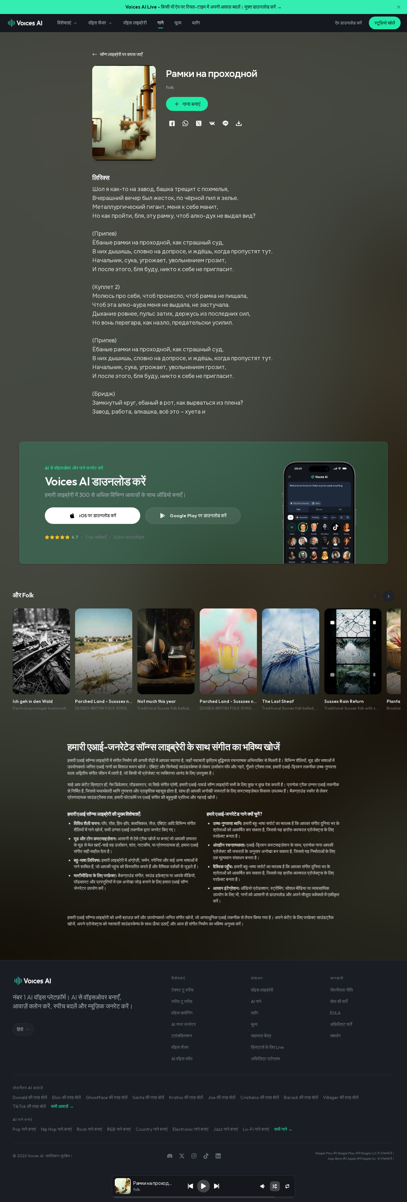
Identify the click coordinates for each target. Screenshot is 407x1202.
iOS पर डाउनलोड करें (97, 515)
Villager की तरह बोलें (340, 1097)
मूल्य (178, 23)
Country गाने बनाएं (152, 1129)
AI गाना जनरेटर (183, 1024)
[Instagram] (194, 1155)
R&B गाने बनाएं (119, 1129)
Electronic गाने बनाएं (190, 1129)
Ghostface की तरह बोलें (107, 1097)
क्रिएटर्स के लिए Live (267, 1047)
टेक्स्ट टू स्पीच (182, 990)
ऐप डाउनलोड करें (348, 23)
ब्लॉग (196, 23)
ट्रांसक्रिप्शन (181, 1036)
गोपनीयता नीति (341, 990)
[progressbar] (203, 1197)
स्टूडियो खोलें (385, 23)
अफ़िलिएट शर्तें (341, 1024)
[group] (203, 1197)
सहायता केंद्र (261, 1036)
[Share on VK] (212, 123)
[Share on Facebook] (172, 123)
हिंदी (20, 1029)
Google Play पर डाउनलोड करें (198, 515)
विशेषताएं (64, 23)
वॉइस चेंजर (97, 23)
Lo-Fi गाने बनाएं (256, 1129)
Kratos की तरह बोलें (186, 1097)
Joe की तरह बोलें (221, 1097)
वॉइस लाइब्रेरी (135, 23)
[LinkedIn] (218, 1155)
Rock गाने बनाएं (89, 1129)
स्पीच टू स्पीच (181, 1001)
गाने (160, 23)
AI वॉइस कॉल (181, 1058)
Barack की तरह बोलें (301, 1097)
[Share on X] (199, 123)
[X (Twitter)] (181, 1155)
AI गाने (256, 1001)
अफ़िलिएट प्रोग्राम (265, 1058)
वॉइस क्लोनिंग (181, 1013)
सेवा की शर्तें (339, 1001)
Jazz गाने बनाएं (225, 1129)
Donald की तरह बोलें (30, 1097)
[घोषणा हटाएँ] (398, 7)
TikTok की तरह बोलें (29, 1106)
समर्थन (335, 1036)
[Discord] (169, 1155)
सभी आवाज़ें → (62, 1106)
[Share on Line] (225, 123)
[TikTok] (206, 1155)
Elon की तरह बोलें (66, 1097)
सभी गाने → (283, 1129)
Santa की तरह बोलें (148, 1097)
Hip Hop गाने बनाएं (56, 1129)
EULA (335, 1013)
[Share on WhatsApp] (185, 123)
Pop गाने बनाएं (24, 1129)
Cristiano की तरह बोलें (259, 1097)
